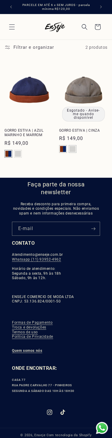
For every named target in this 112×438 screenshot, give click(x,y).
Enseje (40, 435)
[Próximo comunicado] (101, 6)
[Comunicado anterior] (11, 6)
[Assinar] (93, 229)
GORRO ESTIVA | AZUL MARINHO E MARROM (23, 132)
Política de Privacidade (32, 336)
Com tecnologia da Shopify (69, 435)
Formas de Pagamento (32, 322)
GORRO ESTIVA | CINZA (79, 130)
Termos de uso (25, 332)
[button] (12, 27)
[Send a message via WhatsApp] (102, 428)
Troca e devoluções (29, 327)
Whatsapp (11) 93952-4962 (36, 259)
